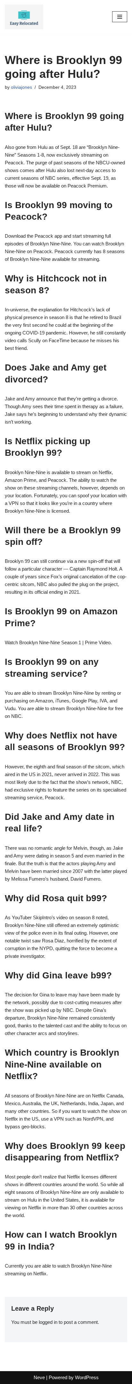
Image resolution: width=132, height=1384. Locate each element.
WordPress (87, 1377)
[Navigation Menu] (119, 16)
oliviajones (21, 87)
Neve (39, 1377)
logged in (48, 1322)
